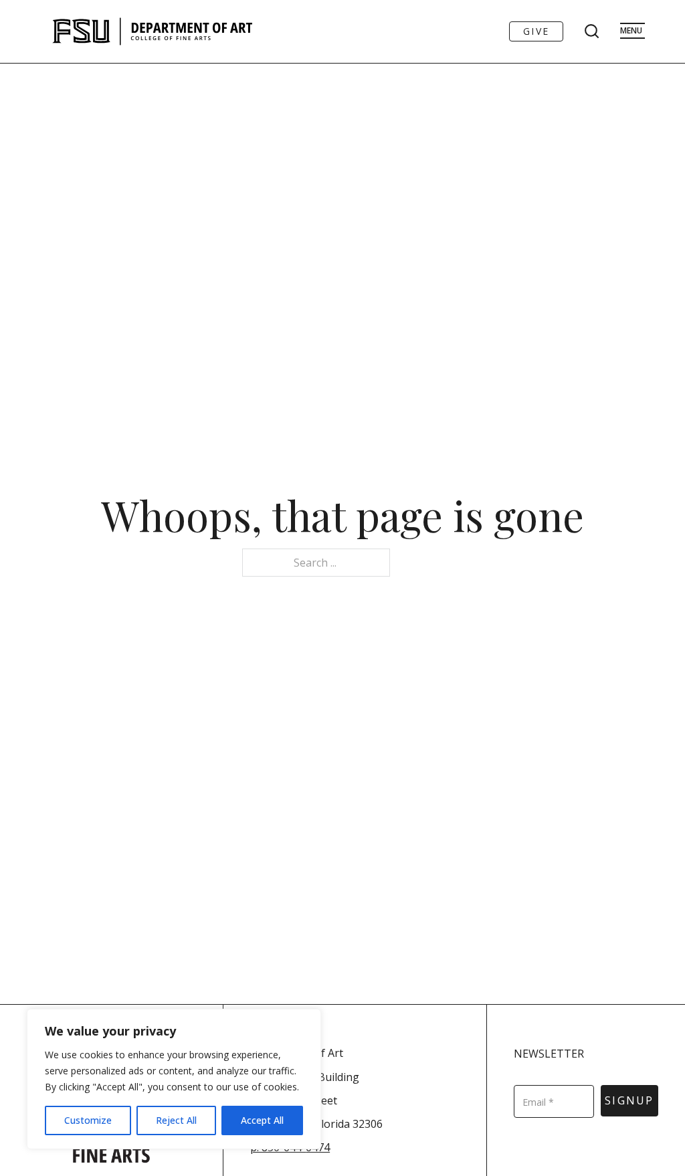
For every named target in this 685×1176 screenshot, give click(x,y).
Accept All (262, 1120)
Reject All (176, 1120)
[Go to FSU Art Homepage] (192, 31)
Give (536, 31)
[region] (174, 1079)
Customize (88, 1120)
